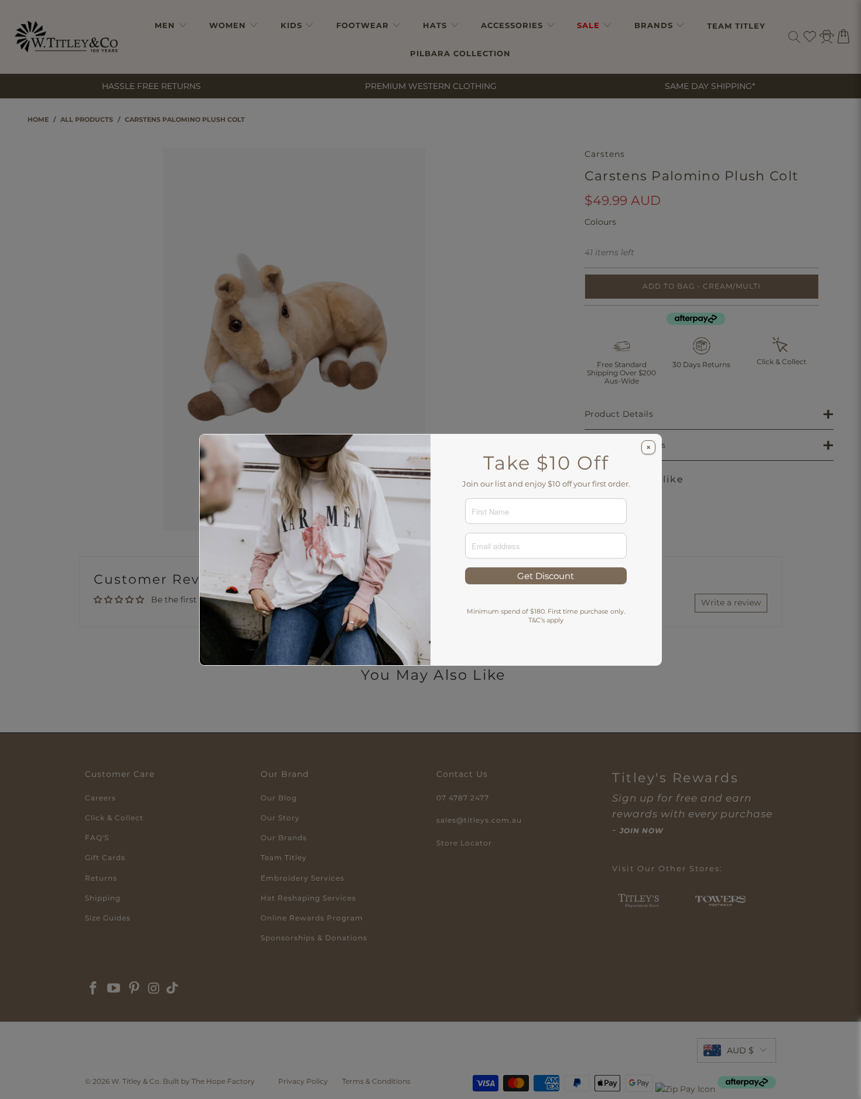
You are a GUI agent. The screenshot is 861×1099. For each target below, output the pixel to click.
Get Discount (545, 575)
